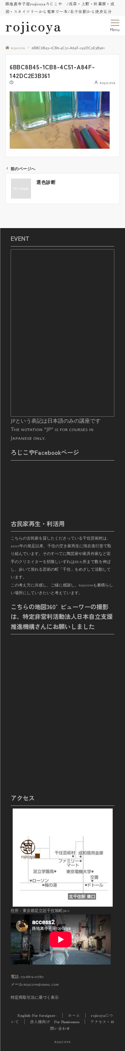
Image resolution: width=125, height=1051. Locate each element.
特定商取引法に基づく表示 (35, 997)
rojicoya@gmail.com (41, 984)
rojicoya (33, 26)
